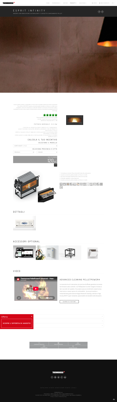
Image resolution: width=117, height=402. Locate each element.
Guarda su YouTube (69, 301)
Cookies (56, 396)
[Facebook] (99, 12)
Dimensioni (18, 316)
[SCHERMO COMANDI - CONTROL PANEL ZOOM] (24, 223)
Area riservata (104, 3)
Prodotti (73, 3)
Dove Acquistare (58, 387)
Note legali (72, 387)
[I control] (24, 252)
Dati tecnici (18, 321)
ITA (113, 3)
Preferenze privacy (63, 396)
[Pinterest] (59, 377)
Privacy (52, 396)
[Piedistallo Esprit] (69, 252)
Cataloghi (44, 387)
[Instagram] (55, 377)
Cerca (95, 3)
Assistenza (82, 3)
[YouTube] (65, 377)
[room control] (47, 252)
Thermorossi (56, 3)
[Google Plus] (102, 12)
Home (48, 3)
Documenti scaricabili (22, 325)
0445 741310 (39, 395)
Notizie (65, 3)
